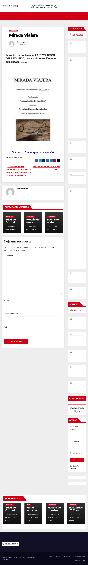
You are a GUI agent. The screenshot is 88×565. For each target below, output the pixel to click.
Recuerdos (73, 504)
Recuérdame (77, 453)
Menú (28, 504)
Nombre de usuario (74, 427)
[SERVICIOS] (75, 310)
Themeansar (5, 559)
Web (5, 327)
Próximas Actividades (79, 557)
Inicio (50, 557)
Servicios (57, 557)
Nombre (7, 300)
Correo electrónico (11, 314)
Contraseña (74, 441)
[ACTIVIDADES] (76, 35)
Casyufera (24, 42)
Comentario (9, 255)
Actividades (13, 30)
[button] (85, 16)
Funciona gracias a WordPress (11, 557)
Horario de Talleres (80, 560)
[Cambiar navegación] (44, 16)
